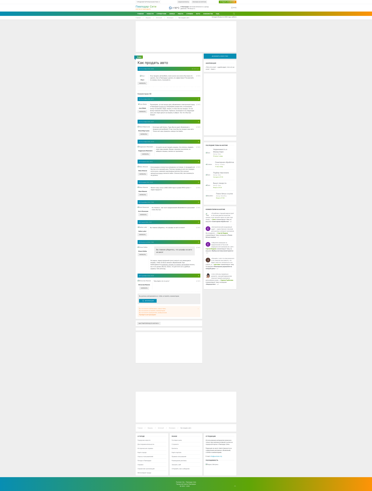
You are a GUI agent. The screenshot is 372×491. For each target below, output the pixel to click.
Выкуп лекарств (219, 183)
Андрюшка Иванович (145, 151)
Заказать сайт (176, 464)
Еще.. (218, 14)
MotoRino (224, 196)
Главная (140, 14)
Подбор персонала (221, 173)
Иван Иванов (142, 191)
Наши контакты (183, 2)
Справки (189, 14)
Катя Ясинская (143, 211)
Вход (234, 7)
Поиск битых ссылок (224, 194)
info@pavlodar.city (216, 456)
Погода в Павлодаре (144, 460)
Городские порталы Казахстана (147, 2)
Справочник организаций (146, 468)
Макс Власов (142, 170)
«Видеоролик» (211, 284)
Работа (180, 14)
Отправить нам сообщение (180, 468)
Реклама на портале (199, 2)
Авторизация (149, 300)
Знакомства (208, 14)
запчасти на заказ (157, 173)
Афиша (172, 14)
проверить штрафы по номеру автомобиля (175, 264)
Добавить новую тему (220, 56)
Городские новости (144, 440)
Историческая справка (145, 448)
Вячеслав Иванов (144, 285)
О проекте (175, 444)
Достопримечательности (146, 444)
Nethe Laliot (142, 231)
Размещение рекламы (179, 460)
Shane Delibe (142, 251)
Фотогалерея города (144, 473)
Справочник (161, 14)
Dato (219, 154)
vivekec (222, 164)
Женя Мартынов (143, 131)
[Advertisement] (186, 36)
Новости (150, 14)
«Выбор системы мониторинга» (222, 251)
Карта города (142, 452)
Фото (198, 14)
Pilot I (142, 80)
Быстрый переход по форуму (148, 323)
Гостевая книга (177, 440)
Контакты (175, 448)
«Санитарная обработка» (220, 221)
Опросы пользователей (145, 456)
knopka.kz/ (162, 106)
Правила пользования (179, 456)
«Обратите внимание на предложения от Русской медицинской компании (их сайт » (222, 245)
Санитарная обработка (224, 162)
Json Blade (142, 108)
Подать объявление (228, 2)
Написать (142, 83)
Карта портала (176, 452)
